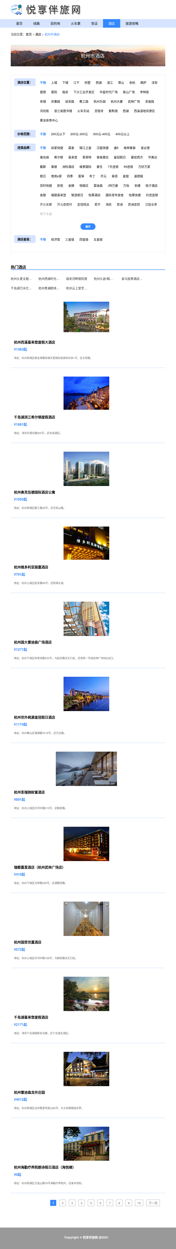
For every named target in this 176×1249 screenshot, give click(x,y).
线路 (36, 23)
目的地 (55, 23)
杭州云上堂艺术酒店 (77, 288)
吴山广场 (129, 92)
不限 (43, 82)
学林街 (144, 92)
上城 (54, 82)
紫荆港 (113, 111)
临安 (65, 92)
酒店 (111, 23)
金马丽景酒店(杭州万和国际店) (132, 278)
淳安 (155, 82)
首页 (19, 23)
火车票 (75, 23)
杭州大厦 (117, 101)
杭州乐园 (100, 101)
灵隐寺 (98, 111)
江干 (76, 82)
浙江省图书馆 (63, 111)
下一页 (153, 1203)
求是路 (149, 101)
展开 (88, 227)
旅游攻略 (132, 23)
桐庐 (143, 82)
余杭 (132, 82)
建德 (43, 92)
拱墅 (88, 82)
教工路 (83, 101)
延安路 (69, 101)
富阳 (54, 92)
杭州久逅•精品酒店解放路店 (104, 278)
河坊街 (44, 111)
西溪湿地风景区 (144, 111)
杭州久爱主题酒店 (21, 278)
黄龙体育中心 (49, 120)
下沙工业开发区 (83, 92)
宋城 (43, 101)
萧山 (121, 82)
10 (139, 1203)
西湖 (99, 82)
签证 (94, 23)
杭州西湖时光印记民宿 (49, 278)
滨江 (110, 82)
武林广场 (134, 101)
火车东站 (83, 111)
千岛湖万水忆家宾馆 (21, 288)
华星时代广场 (109, 92)
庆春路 (55, 101)
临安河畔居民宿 (76, 278)
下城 (65, 82)
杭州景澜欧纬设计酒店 (49, 288)
